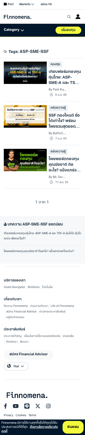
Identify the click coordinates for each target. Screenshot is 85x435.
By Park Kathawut (58, 89)
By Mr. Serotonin (58, 177)
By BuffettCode (58, 133)
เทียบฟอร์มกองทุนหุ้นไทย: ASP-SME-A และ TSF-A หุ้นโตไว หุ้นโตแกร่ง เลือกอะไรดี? (42, 236)
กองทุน (55, 64)
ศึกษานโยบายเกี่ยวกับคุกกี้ (29, 429)
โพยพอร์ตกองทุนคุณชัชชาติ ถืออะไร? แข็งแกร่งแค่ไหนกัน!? (39, 251)
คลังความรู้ (58, 107)
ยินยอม (73, 427)
